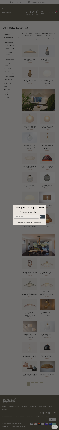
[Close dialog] (44, 206)
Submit (42, 216)
